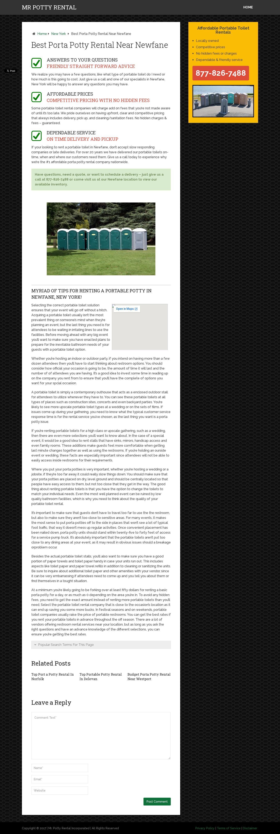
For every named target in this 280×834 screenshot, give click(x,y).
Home (248, 7)
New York (58, 34)
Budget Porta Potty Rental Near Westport (149, 676)
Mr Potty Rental (49, 7)
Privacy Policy (205, 828)
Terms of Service (229, 828)
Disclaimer (250, 828)
